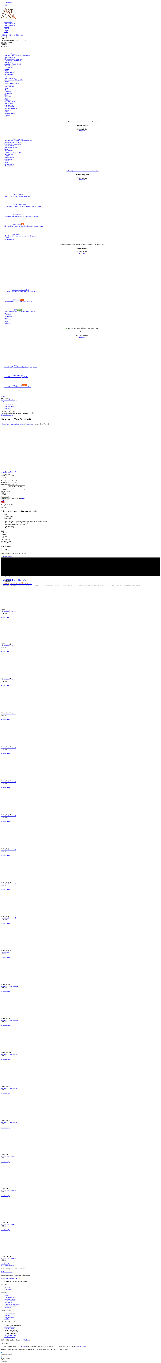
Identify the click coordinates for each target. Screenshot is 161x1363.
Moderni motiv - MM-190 (8, 748)
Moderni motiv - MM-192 (8, 680)
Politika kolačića (9, 1302)
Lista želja (7, 408)
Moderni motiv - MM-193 (8, 645)
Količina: (3, 494)
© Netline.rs (26, 1340)
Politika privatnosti (9, 1299)
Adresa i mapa (8, 4)
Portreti (6, 27)
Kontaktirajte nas (9, 2)
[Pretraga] (18, 390)
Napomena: (4, 489)
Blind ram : (4, 482)
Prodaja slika (8, 22)
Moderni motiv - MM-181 (8, 1224)
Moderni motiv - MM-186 (8, 884)
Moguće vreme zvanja (7, 40)
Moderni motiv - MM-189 (8, 782)
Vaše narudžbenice (9, 1314)
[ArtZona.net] (8, 18)
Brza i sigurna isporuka (7, 1265)
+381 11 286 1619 (6, 35)
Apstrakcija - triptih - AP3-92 (9, 986)
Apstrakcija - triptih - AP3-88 (9, 1122)
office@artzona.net (10, 1335)
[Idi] (33, 413)
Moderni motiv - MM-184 (8, 952)
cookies (23, 1346)
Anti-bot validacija (6, 42)
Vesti (5, 5)
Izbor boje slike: (5, 484)
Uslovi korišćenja (9, 1301)
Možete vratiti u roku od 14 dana (10, 1278)
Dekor (6, 32)
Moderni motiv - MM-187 (8, 850)
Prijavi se (3, 415)
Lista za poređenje (9, 406)
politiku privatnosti (80, 1346)
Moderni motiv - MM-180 (8, 1258)
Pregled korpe (5, 400)
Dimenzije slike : (6, 481)
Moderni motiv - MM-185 (8, 918)
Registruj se (9, 415)
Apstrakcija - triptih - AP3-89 (9, 1088)
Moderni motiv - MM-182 (8, 1190)
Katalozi (6, 1319)
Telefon (3, 39)
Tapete (6, 30)
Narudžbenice (8, 405)
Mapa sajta (7, 1307)
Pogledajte (82, 130)
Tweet (2, 500)
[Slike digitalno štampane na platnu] (82, 171)
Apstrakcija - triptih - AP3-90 (9, 1054)
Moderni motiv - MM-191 (8, 714)
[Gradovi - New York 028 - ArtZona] (26, 466)
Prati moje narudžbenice (8, 413)
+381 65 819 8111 (17, 35)
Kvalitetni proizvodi (6, 1272)
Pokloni (6, 28)
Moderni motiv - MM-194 (8, 611)
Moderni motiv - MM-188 (8, 816)
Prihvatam (4, 1361)
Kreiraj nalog (8, 1289)
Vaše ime (3, 37)
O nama (6, 1296)
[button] (23, 498)
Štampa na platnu (9, 23)
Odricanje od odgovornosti (12, 1304)
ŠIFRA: (3, 476)
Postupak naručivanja (10, 1306)
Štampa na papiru (9, 25)
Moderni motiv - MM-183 (8, 1156)
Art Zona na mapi (9, 1337)
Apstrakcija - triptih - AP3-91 (9, 1020)
